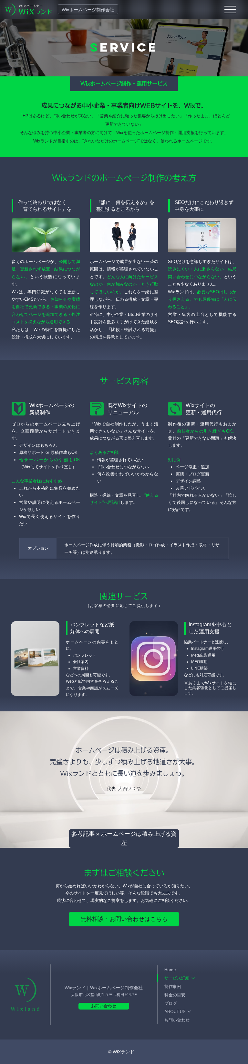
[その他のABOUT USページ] (189, 1011)
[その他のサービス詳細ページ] (193, 978)
